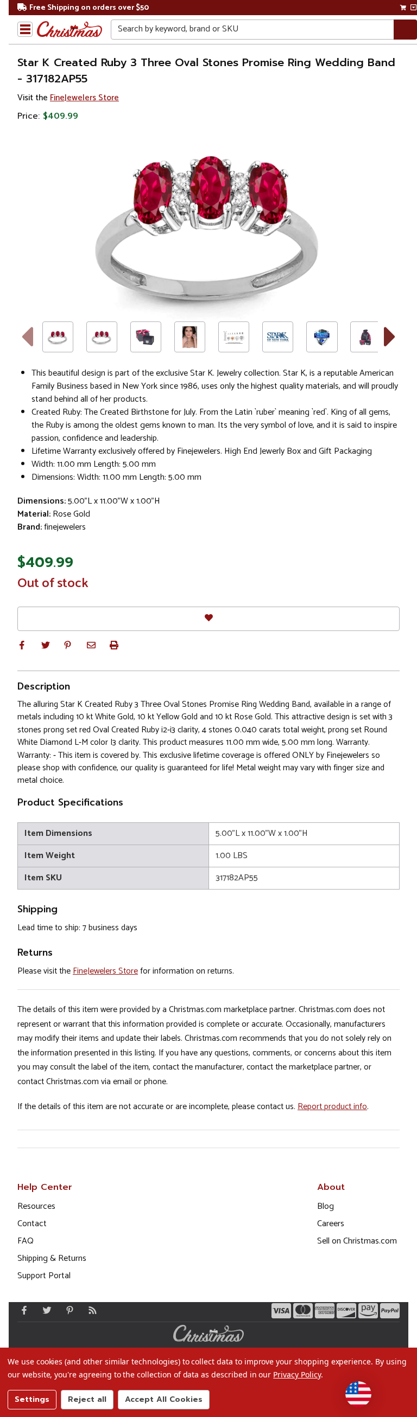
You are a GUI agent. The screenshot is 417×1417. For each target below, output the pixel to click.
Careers (330, 1223)
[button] (21, 645)
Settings (32, 1399)
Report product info (332, 1106)
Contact (32, 1223)
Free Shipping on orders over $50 (89, 8)
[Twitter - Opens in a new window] (44, 1310)
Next (390, 337)
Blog (325, 1206)
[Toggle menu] (25, 29)
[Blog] (90, 1310)
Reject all (87, 1399)
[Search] (405, 30)
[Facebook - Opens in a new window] (21, 1310)
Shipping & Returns (51, 1258)
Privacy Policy (296, 1374)
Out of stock (53, 584)
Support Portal (44, 1275)
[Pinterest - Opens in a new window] (67, 1310)
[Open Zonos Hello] (358, 1394)
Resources (36, 1206)
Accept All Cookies (164, 1399)
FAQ (25, 1241)
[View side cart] (413, 7)
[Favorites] (208, 619)
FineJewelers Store (84, 98)
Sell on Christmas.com (357, 1241)
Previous (27, 337)
